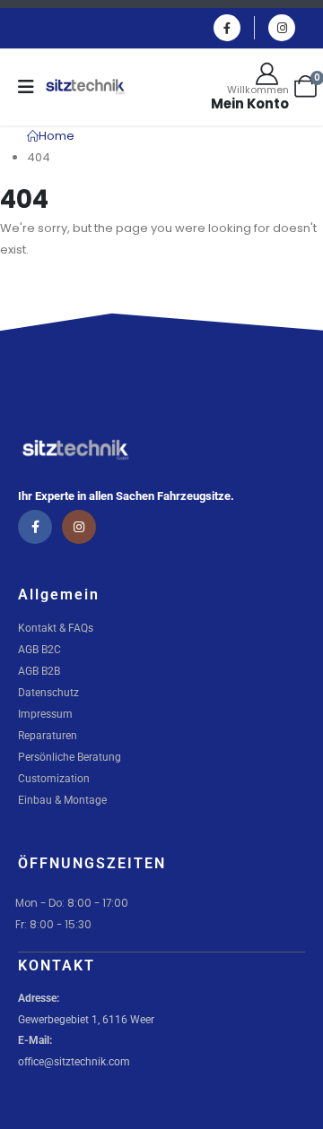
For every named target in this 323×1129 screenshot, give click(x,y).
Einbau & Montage (62, 800)
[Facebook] (227, 27)
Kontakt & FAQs (55, 628)
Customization (54, 778)
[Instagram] (281, 27)
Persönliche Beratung (69, 757)
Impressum (45, 714)
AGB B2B (39, 671)
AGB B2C (39, 649)
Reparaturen (47, 735)
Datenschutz (48, 692)
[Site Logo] (85, 87)
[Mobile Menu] (32, 87)
